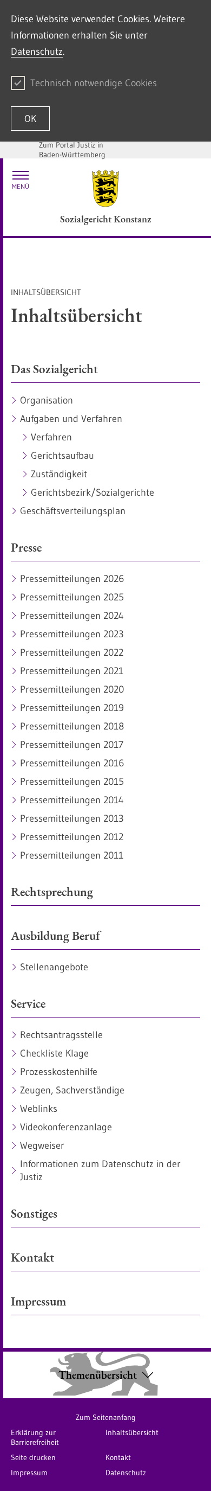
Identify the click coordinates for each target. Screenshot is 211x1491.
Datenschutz (37, 51)
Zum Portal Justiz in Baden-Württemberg (72, 149)
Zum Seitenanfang (106, 1417)
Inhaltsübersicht (132, 1432)
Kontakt (118, 1457)
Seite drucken (33, 1457)
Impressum (29, 1472)
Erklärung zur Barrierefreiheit (35, 1437)
